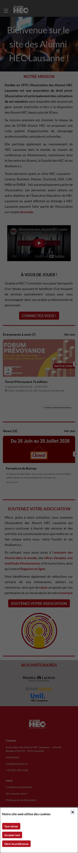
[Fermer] (72, 812)
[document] (39, 830)
